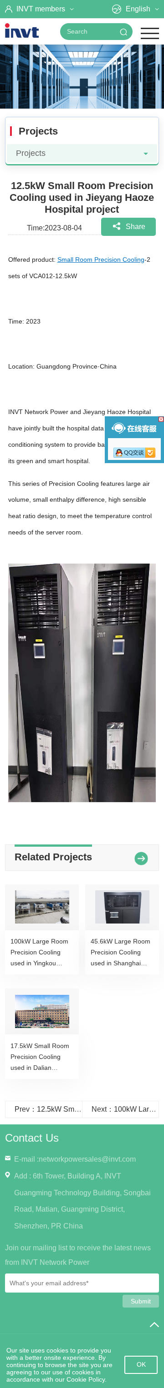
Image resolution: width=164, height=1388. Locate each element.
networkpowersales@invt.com (87, 1159)
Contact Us (32, 1138)
